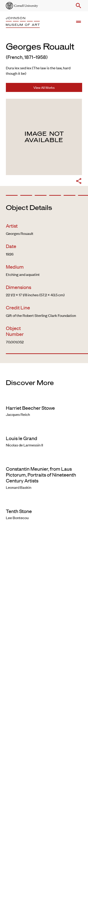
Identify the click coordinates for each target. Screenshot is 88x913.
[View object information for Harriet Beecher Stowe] (44, 398)
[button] (77, 5)
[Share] (78, 182)
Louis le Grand (21, 438)
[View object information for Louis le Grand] (44, 428)
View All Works (44, 87)
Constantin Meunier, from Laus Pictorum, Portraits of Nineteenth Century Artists (41, 474)
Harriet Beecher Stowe (30, 408)
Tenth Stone (19, 511)
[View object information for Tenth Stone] (44, 501)
